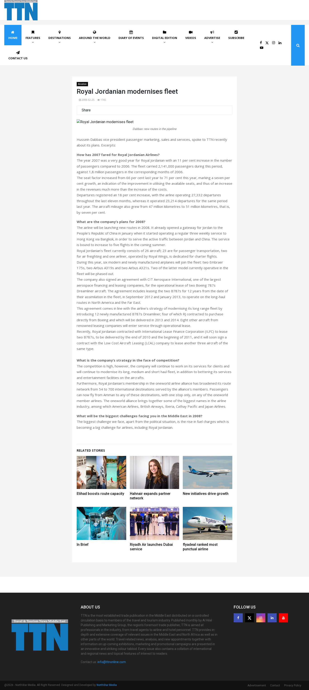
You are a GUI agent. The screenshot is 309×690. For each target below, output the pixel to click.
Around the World (94, 38)
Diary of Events (131, 38)
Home (12, 38)
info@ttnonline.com (111, 662)
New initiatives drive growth (205, 493)
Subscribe (236, 38)
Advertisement (256, 685)
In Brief (83, 544)
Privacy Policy (292, 685)
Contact (275, 685)
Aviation (82, 84)
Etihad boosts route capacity (100, 493)
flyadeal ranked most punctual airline (200, 546)
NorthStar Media (107, 685)
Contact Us (18, 58)
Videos (190, 38)
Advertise (212, 38)
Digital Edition (164, 38)
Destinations (59, 38)
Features (33, 38)
